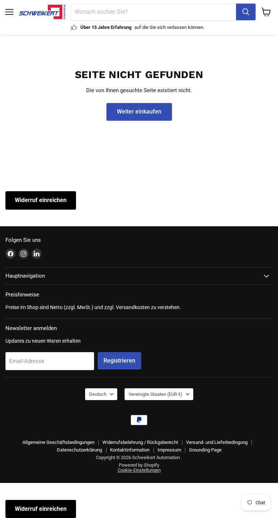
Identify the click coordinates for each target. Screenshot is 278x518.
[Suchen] (246, 12)
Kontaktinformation (129, 450)
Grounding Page (205, 450)
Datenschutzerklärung (79, 450)
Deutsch (97, 394)
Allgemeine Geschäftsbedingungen (58, 442)
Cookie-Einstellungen (139, 470)
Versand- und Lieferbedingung (217, 442)
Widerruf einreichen (41, 200)
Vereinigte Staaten (155, 394)
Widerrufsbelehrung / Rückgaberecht (140, 442)
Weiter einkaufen (139, 111)
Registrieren (119, 360)
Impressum (169, 450)
